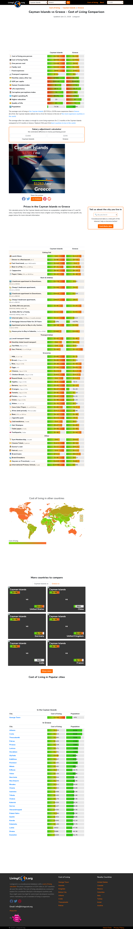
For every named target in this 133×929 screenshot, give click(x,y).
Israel (99, 902)
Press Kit (13, 911)
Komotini (13, 835)
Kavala (12, 820)
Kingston (61, 889)
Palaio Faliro (14, 813)
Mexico (100, 889)
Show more (46, 671)
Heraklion (13, 752)
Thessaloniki (14, 737)
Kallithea (13, 759)
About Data (107, 928)
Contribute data (105, 226)
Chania (12, 788)
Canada (100, 885)
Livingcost (76, 17)
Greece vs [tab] (55, 584)
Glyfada (12, 755)
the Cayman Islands (36, 111)
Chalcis (12, 799)
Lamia (11, 828)
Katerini (12, 802)
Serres (12, 806)
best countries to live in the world (63, 123)
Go (68, 2)
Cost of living (92, 2)
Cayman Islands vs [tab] (41, 584)
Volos (11, 773)
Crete (11, 734)
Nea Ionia (13, 777)
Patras (12, 741)
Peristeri (13, 763)
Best (102, 2)
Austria (100, 905)
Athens (12, 730)
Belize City (62, 892)
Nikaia (11, 766)
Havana (61, 885)
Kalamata (13, 824)
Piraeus (12, 745)
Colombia (100, 892)
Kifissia (12, 770)
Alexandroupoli (15, 810)
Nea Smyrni (14, 781)
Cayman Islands (69, 8)
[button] (24, 199)
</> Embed (36, 199)
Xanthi (12, 817)
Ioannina (12, 792)
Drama (12, 831)
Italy (99, 895)
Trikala (12, 795)
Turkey (99, 899)
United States (102, 882)
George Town (14, 717)
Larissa (12, 748)
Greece (81, 8)
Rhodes (12, 784)
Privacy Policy (119, 928)
